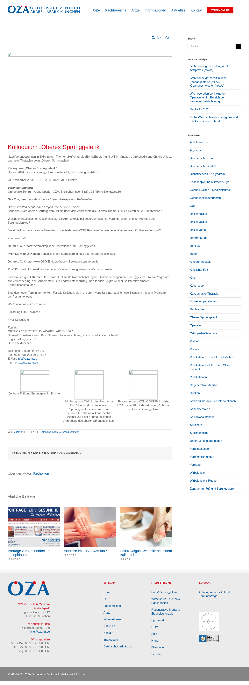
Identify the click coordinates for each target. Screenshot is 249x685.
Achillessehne (199, 142)
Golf (192, 205)
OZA (106, 602)
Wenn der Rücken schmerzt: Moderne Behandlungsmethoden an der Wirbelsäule (89, 555)
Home (107, 596)
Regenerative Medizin (203, 385)
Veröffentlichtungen (69, 432)
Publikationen (198, 377)
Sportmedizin (159, 624)
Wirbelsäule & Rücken (204, 480)
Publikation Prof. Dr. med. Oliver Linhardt (210, 367)
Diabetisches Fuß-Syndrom (207, 174)
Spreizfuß (196, 424)
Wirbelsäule (197, 472)
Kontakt (108, 636)
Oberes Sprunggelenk (204, 317)
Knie (193, 277)
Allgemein (196, 150)
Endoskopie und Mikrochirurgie (209, 182)
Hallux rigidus (198, 213)
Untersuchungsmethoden (206, 440)
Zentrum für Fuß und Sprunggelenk (212, 488)
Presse (194, 349)
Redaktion (17, 432)
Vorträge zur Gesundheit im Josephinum (141, 553)
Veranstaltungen (49, 432)
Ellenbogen (158, 651)
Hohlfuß (195, 245)
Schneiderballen (200, 409)
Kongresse (197, 285)
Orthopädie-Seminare (203, 333)
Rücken (195, 393)
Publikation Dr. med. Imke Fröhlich (211, 357)
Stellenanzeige (199, 432)
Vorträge (195, 464)
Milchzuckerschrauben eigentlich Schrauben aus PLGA (33, 553)
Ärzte (106, 616)
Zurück (156, 37)
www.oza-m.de (28, 362)
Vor (167, 37)
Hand (154, 644)
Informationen (112, 623)
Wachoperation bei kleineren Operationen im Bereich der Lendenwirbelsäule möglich (207, 97)
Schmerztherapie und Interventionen (213, 401)
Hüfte (193, 253)
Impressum (110, 643)
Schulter (156, 658)
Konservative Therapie (204, 293)
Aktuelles (109, 629)
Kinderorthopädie (200, 261)
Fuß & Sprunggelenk (164, 596)
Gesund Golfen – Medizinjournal (210, 189)
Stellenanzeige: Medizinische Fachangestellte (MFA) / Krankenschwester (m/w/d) (208, 81)
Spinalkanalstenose (202, 417)
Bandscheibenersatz (203, 158)
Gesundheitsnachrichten (205, 197)
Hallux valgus (198, 221)
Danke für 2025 (199, 109)
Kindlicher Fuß (199, 269)
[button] (239, 10)
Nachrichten (197, 309)
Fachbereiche (112, 609)
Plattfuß (195, 341)
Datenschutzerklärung (117, 650)
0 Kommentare (31, 559)
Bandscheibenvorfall (203, 166)
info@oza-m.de (27, 358)
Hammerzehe (198, 237)
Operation (196, 325)
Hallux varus (198, 229)
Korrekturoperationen (203, 301)
